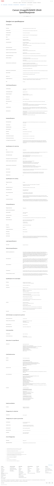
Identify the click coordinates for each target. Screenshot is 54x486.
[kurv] (52, 1)
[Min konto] (50, 1)
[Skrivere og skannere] (26, 2)
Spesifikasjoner (27, 16)
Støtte (30, 16)
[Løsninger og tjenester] (32, 2)
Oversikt (24, 16)
